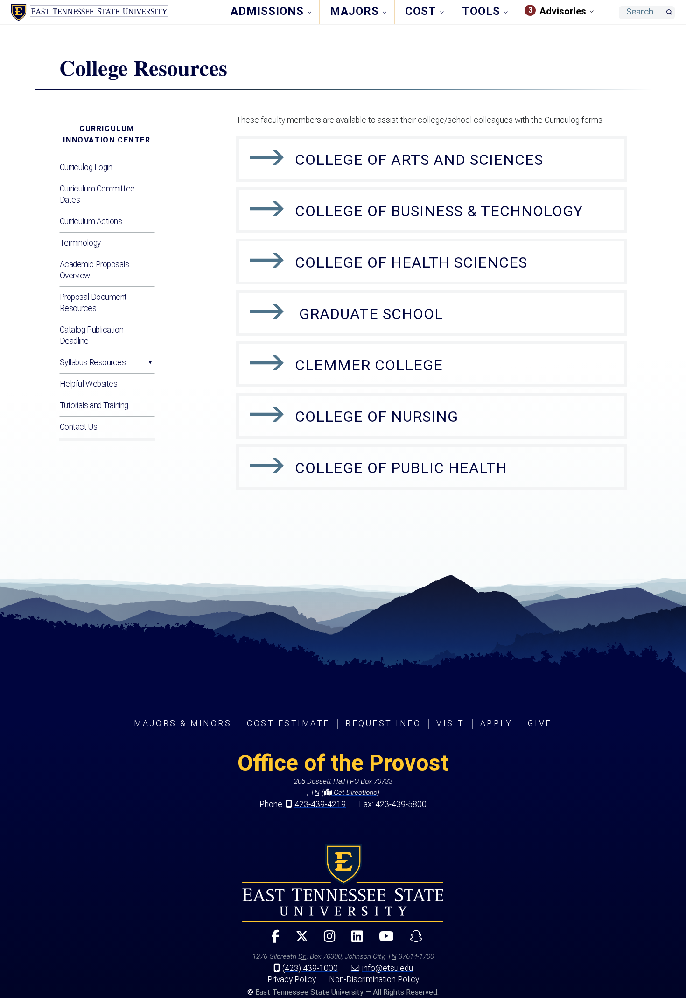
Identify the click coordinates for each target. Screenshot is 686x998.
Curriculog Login (86, 167)
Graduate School (369, 314)
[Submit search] (669, 13)
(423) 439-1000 (310, 968)
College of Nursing (376, 416)
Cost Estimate (288, 723)
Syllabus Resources (93, 362)
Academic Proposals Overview (94, 270)
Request (383, 723)
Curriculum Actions (91, 221)
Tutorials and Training (94, 405)
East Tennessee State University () (89, 12)
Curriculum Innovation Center (106, 134)
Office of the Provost (343, 763)
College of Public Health (401, 468)
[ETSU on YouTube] (382, 940)
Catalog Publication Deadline (92, 335)
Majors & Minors (182, 723)
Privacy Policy (291, 979)
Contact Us (79, 427)
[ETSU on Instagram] (326, 940)
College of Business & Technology (439, 211)
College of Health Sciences (411, 262)
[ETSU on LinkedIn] (353, 940)
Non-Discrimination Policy (374, 979)
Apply (496, 723)
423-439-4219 (320, 804)
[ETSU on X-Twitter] (297, 940)
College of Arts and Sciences (419, 160)
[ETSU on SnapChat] (412, 940)
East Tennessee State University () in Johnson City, (343, 883)
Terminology (80, 243)
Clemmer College (369, 365)
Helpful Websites (89, 384)
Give (540, 723)
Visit (450, 723)
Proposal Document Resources (93, 302)
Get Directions (354, 792)
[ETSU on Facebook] (271, 940)
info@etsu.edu (387, 968)
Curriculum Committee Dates (97, 194)
